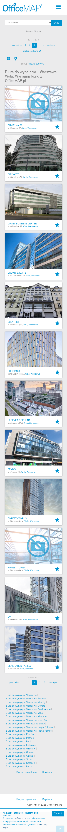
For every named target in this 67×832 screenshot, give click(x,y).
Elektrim (13, 322)
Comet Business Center (22, 223)
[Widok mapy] (15, 58)
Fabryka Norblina (19, 420)
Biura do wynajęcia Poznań (20, 738)
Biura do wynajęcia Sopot (19, 759)
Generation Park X (19, 666)
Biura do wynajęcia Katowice (21, 745)
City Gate (13, 174)
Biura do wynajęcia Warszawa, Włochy (26, 702)
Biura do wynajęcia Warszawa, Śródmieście (28, 709)
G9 (9, 617)
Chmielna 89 (15, 125)
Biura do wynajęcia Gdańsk (20, 752)
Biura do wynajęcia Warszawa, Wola (24, 713)
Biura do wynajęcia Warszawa (21, 695)
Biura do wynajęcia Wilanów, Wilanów (25, 723)
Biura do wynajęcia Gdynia (19, 756)
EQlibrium (14, 371)
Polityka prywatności (26, 799)
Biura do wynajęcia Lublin (19, 766)
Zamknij (58, 813)
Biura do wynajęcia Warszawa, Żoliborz (26, 698)
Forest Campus (17, 518)
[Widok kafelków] (8, 58)
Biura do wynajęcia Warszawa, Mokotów (26, 716)
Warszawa (32, 128)
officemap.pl (20, 818)
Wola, (24, 128)
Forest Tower (16, 567)
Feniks (12, 469)
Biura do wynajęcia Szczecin (20, 763)
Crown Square (17, 273)
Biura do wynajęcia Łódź (18, 741)
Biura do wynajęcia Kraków (20, 734)
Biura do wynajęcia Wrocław (20, 748)
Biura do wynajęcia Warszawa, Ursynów (26, 720)
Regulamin (47, 799)
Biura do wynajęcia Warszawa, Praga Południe (29, 727)
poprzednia (17, 45)
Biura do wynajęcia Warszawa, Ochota (25, 706)
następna (51, 45)
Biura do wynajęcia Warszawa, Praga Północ (29, 731)
